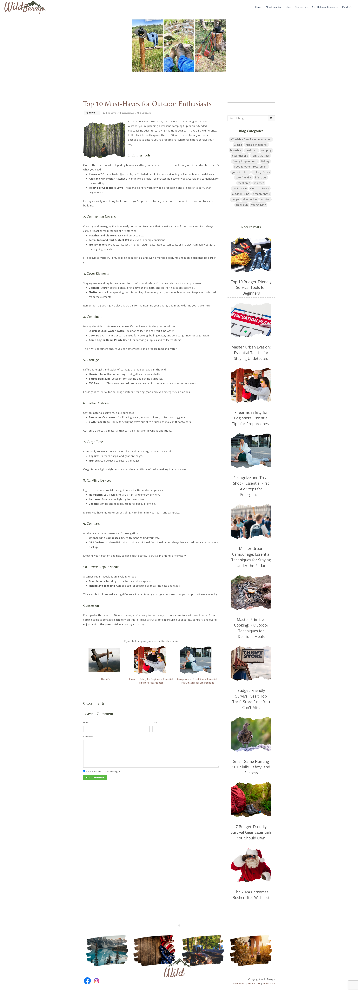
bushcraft (251, 150)
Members (347, 7)
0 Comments (145, 112)
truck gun (242, 204)
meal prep (244, 183)
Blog (288, 7)
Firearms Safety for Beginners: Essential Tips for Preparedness (251, 418)
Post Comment (95, 777)
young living (258, 204)
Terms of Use (254, 983)
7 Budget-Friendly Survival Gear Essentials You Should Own (251, 832)
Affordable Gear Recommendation (250, 139)
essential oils (240, 155)
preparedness (128, 112)
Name (86, 722)
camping (266, 150)
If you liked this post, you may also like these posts (151, 641)
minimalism (240, 188)
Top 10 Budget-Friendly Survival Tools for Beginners (251, 287)
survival (265, 199)
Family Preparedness (245, 161)
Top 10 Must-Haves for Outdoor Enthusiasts (147, 103)
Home (258, 7)
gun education (240, 172)
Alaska (238, 144)
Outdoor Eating (259, 188)
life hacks (260, 177)
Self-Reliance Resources (325, 7)
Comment (88, 736)
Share (92, 113)
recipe (235, 199)
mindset (259, 183)
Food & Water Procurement (251, 166)
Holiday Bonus (261, 172)
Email (155, 722)
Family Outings (260, 155)
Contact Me (301, 7)
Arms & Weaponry (256, 144)
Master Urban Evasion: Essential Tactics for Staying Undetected (251, 352)
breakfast (236, 150)
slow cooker (250, 199)
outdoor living (240, 194)
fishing (265, 161)
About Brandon (273, 7)
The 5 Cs (105, 679)
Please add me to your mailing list (104, 771)
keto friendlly (243, 177)
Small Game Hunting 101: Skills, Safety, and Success (251, 767)
